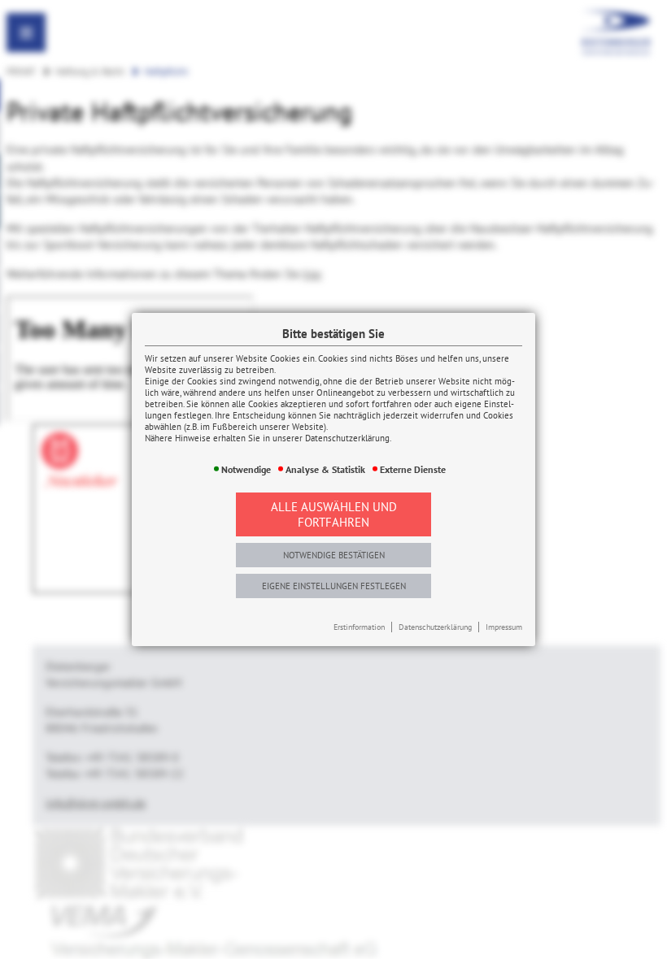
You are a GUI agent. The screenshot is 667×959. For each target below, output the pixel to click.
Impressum (504, 627)
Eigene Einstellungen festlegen (334, 586)
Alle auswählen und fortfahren (334, 514)
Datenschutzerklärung (435, 627)
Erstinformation (359, 627)
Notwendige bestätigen (334, 555)
